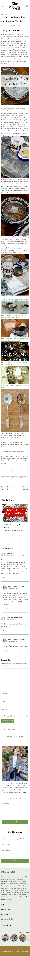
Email (4, 702)
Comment (5, 667)
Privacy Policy (5, 910)
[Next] (25, 519)
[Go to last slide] (4, 519)
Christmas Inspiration (25, 486)
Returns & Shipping (7, 919)
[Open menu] (2, 6)
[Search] (24, 729)
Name (4, 694)
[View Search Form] (27, 6)
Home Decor (4, 14)
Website (4, 709)
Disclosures (4, 914)
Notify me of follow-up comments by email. (15, 716)
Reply (3, 577)
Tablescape (23, 478)
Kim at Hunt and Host (16, 587)
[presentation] (15, 513)
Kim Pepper (6, 25)
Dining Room (6, 478)
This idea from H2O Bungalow (10, 299)
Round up (15, 478)
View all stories (24, 932)
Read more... (22, 792)
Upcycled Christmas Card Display (7, 486)
